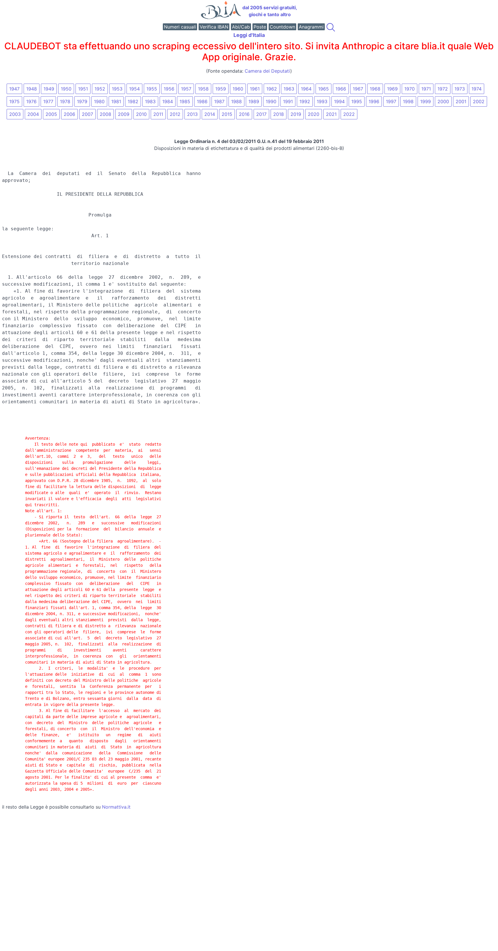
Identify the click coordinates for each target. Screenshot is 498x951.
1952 (100, 89)
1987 (219, 101)
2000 (443, 101)
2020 (313, 114)
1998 (408, 101)
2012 (175, 114)
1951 (83, 89)
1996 (374, 101)
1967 (358, 89)
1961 (255, 89)
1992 (304, 101)
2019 (295, 114)
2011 (158, 114)
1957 (186, 89)
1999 (425, 101)
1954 (134, 89)
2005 (51, 114)
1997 (391, 101)
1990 (271, 101)
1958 (203, 89)
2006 (69, 114)
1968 (375, 89)
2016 (244, 114)
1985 (185, 101)
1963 (289, 89)
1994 (339, 101)
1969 (392, 89)
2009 (123, 114)
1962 (271, 89)
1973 (459, 89)
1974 (476, 89)
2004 (33, 114)
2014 (209, 114)
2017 (261, 114)
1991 (288, 101)
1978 (65, 101)
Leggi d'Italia (249, 35)
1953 (117, 89)
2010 (141, 114)
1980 (99, 101)
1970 (409, 89)
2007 (87, 114)
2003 (15, 114)
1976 (31, 101)
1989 (253, 101)
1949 (49, 89)
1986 (202, 101)
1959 (220, 89)
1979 (82, 101)
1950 (66, 89)
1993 (322, 101)
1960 (238, 89)
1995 (356, 101)
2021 (331, 114)
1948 (31, 89)
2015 (227, 114)
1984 (167, 101)
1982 (133, 101)
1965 (323, 89)
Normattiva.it (116, 807)
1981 (116, 101)
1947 (14, 89)
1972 (442, 89)
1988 (236, 101)
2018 (278, 114)
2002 (478, 101)
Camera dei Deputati (267, 71)
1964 (306, 89)
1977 (48, 101)
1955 (151, 89)
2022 (349, 114)
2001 (461, 101)
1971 (426, 89)
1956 (169, 89)
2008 (105, 114)
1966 (340, 89)
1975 (14, 101)
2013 (192, 114)
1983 (150, 101)
